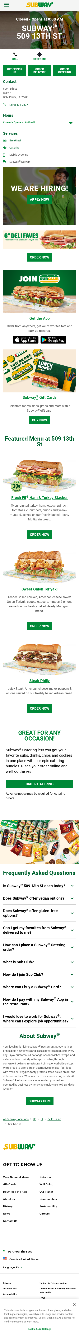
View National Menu (16, 1177)
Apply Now (39, 199)
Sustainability (48, 1206)
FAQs (42, 1298)
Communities (48, 1199)
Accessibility (10, 1294)
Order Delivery (39, 71)
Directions (39, 59)
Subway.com (40, 1101)
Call (15, 59)
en (11, 1267)
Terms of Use (10, 1288)
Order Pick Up (14, 71)
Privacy (7, 1283)
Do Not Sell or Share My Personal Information (58, 1290)
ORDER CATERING (39, 784)
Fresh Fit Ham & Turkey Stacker (39, 497)
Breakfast (15, 140)
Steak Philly (39, 680)
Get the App (39, 318)
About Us (9, 1199)
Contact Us (10, 1221)
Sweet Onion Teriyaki (39, 589)
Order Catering (64, 71)
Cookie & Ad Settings (39, 1329)
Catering (14, 147)
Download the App (15, 1192)
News (6, 1213)
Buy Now (39, 420)
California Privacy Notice (53, 1283)
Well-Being (46, 1184)
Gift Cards (9, 1184)
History (8, 1206)
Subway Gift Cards (40, 397)
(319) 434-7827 (18, 104)
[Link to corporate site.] (19, 1159)
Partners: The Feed (20, 1251)
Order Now (39, 257)
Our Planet (46, 1192)
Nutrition (45, 1177)
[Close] (74, 1304)
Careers (45, 1213)
